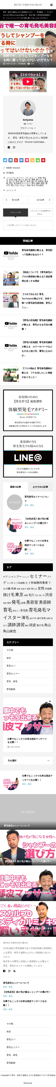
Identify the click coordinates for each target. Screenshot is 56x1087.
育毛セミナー (13, 673)
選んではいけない (18, 185)
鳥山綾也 (40, 185)
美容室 (41, 181)
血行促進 (41, 618)
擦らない (40, 180)
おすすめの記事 (40, 487)
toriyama (16, 168)
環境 (9, 603)
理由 (5, 603)
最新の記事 (15, 487)
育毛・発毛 (29, 505)
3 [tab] (50, 701)
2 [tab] (47, 701)
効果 (18, 589)
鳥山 (33, 185)
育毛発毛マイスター (22, 183)
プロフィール (26, 128)
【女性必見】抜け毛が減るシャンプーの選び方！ (27, 992)
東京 (19, 594)
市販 (15, 180)
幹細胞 (48, 588)
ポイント (33, 178)
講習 (42, 183)
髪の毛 (40, 625)
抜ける (21, 180)
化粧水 (23, 589)
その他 (10, 650)
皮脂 (23, 603)
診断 (48, 618)
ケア (5, 576)
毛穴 (31, 595)
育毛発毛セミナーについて (16, 983)
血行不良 (33, 618)
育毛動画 (22, 64)
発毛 (28, 181)
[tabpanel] (28, 725)
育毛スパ (16, 611)
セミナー (20, 178)
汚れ (36, 595)
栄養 (26, 595)
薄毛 (33, 183)
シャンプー (11, 178)
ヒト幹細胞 (19, 583)
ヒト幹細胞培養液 (36, 582)
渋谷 (17, 181)
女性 (11, 180)
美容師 (45, 602)
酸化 (27, 625)
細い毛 (34, 181)
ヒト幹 (10, 583)
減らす (23, 181)
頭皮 (28, 185)
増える (34, 589)
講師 (38, 183)
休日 (9, 658)
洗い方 (12, 181)
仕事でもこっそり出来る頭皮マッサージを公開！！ (37, 545)
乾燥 (40, 178)
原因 (28, 589)
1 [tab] (44, 701)
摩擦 (33, 180)
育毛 (11, 183)
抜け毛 (27, 180)
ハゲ (27, 178)
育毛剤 (24, 610)
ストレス (25, 577)
